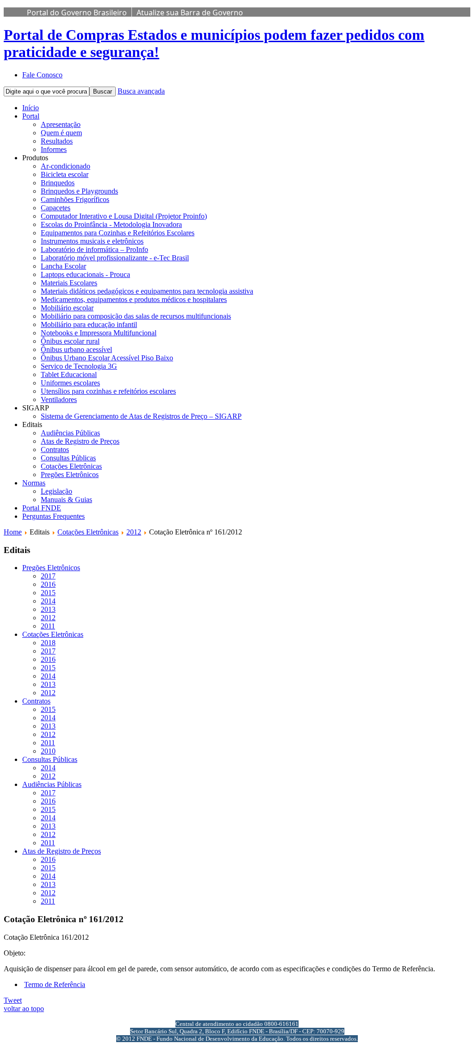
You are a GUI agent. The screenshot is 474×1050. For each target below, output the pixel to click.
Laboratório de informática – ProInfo (94, 249)
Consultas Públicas (68, 458)
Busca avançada (141, 91)
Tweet (13, 1000)
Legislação (56, 491)
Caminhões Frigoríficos (75, 199)
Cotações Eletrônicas (71, 466)
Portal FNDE (41, 508)
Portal (30, 116)
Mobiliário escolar (67, 308)
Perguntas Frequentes (53, 516)
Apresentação (61, 124)
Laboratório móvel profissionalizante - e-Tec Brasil (115, 258)
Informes (54, 149)
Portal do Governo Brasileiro (77, 12)
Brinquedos (58, 183)
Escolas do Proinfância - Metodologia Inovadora (111, 224)
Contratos (55, 449)
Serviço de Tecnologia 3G (79, 366)
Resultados (57, 141)
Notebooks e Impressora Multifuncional (98, 333)
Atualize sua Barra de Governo (190, 12)
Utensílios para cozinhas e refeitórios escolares (108, 391)
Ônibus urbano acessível (76, 349)
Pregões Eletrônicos (70, 474)
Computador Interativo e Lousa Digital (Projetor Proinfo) (124, 216)
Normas (33, 483)
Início (30, 108)
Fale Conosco (42, 75)
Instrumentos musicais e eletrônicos (92, 241)
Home (13, 532)
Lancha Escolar (63, 266)
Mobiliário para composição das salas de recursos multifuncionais (136, 316)
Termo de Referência (54, 984)
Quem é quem (61, 133)
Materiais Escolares (69, 283)
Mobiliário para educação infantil (89, 324)
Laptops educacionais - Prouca (85, 274)
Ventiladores (59, 399)
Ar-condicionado (65, 166)
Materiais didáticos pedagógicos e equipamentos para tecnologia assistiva (147, 291)
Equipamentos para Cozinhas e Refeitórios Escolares (117, 233)
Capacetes (55, 208)
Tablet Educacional (69, 374)
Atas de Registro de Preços (80, 441)
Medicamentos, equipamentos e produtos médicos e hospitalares (134, 299)
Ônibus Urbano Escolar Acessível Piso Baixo (107, 358)
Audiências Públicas (70, 433)
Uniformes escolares (70, 383)
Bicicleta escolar (64, 174)
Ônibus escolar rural (70, 341)
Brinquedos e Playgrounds (79, 191)
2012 (133, 532)
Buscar (102, 91)
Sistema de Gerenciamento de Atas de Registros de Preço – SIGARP (141, 416)
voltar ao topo (24, 1008)
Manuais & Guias (66, 499)
